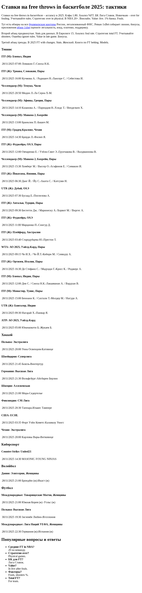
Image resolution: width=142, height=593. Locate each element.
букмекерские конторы (42, 24)
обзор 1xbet (23, 27)
